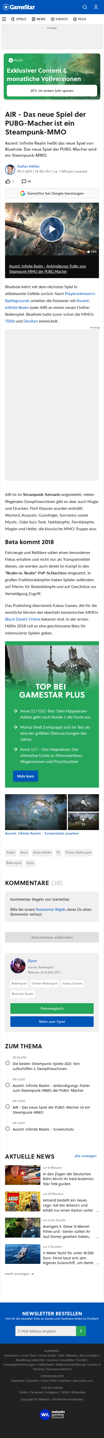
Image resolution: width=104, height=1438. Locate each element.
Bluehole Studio (23, 994)
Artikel (10, 852)
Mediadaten (46, 1364)
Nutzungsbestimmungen (19, 1364)
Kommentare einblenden (52, 937)
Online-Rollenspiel (78, 852)
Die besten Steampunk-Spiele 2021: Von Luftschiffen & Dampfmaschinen (46, 1066)
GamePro (33, 1380)
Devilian (30, 321)
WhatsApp (78, 1392)
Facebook (36, 1392)
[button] (85, 7)
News (24, 852)
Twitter (23, 1392)
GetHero (65, 1380)
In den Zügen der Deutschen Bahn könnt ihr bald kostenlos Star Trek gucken (68, 1179)
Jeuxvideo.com (83, 1380)
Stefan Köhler (28, 167)
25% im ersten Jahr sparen (52, 90)
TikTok (64, 1392)
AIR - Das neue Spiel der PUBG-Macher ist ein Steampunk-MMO (51, 1110)
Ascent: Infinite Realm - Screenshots (43, 1129)
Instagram (51, 1392)
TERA (10, 321)
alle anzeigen (85, 1156)
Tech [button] (82, 19)
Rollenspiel (13, 863)
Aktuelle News (30, 1156)
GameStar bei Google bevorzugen (55, 193)
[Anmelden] (81, 1331)
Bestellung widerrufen (30, 1360)
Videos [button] (62, 19)
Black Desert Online (22, 619)
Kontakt (81, 1360)
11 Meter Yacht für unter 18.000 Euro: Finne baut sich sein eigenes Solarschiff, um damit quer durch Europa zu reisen (68, 1260)
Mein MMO (49, 1380)
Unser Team (29, 1355)
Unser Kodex (47, 1355)
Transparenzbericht (58, 1369)
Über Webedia (67, 1355)
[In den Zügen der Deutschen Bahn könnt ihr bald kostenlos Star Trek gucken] (22, 1175)
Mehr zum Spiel (52, 1021)
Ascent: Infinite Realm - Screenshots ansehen (42, 833)
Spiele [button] (21, 19)
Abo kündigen (89, 1355)
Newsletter (67, 1360)
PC (58, 852)
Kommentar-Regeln (51, 909)
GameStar (17, 1380)
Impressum (11, 1355)
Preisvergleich (52, 1008)
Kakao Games (72, 983)
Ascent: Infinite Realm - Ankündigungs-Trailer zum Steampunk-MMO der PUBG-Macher (51, 1088)
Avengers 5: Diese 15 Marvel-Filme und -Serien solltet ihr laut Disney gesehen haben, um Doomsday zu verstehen (67, 1234)
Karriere (52, 1360)
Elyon (30, 863)
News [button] (41, 19)
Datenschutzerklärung (70, 1364)
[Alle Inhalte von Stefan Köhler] (10, 170)
